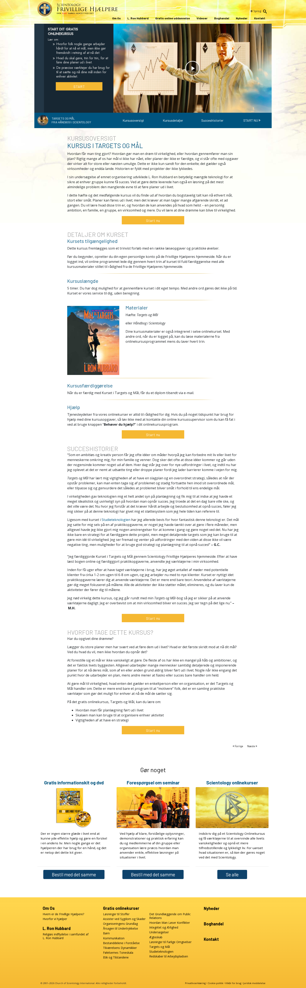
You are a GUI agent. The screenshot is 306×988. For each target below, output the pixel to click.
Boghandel (221, 18)
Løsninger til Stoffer (116, 914)
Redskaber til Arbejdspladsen (168, 956)
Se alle (232, 874)
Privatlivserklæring (195, 983)
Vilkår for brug (233, 983)
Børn (106, 933)
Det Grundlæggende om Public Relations (170, 916)
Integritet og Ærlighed (163, 927)
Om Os (116, 18)
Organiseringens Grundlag (120, 924)
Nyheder (242, 18)
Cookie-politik (215, 983)
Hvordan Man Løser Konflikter (169, 923)
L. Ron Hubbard (138, 18)
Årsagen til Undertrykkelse (120, 928)
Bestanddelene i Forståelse (121, 943)
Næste (251, 746)
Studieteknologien (116, 519)
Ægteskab (155, 937)
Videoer (202, 18)
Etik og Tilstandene (116, 957)
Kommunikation (113, 938)
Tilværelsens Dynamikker (120, 948)
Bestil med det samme (74, 874)
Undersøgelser (159, 932)
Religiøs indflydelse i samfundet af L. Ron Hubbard (65, 936)
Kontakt (259, 18)
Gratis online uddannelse (172, 18)
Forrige (239, 746)
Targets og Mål (159, 947)
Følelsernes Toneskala (118, 953)
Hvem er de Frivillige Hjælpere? (63, 914)
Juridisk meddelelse (254, 983)
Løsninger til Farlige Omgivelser (170, 942)
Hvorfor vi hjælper (55, 919)
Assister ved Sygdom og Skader (124, 919)
